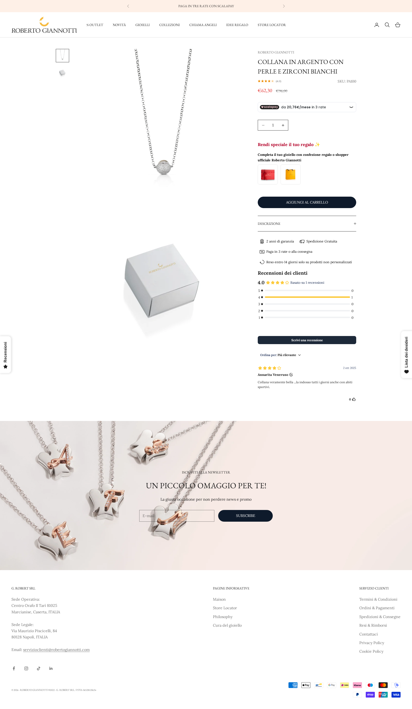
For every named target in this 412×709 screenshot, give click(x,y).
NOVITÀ (119, 24)
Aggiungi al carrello (307, 202)
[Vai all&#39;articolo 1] (62, 55)
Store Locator (225, 607)
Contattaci (368, 634)
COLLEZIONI (169, 24)
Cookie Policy (371, 651)
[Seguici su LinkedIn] (51, 668)
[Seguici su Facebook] (13, 668)
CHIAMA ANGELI (203, 24)
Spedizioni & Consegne (380, 616)
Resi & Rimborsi (373, 625)
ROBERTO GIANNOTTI (276, 52)
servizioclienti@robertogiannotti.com (56, 649)
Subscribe (245, 515)
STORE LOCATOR (272, 24)
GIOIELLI (142, 24)
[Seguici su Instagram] (26, 668)
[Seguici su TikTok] (38, 668)
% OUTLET (95, 24)
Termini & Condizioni (378, 599)
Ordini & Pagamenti (377, 607)
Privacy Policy (371, 642)
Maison (219, 599)
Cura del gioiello (227, 625)
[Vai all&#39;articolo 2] (62, 72)
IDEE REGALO (237, 24)
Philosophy (222, 616)
